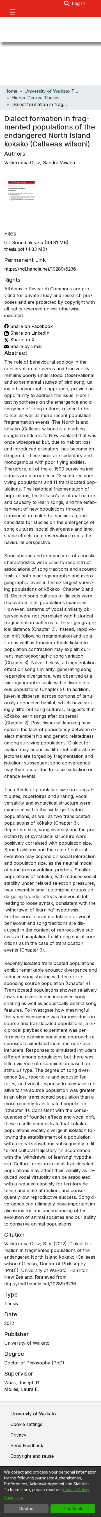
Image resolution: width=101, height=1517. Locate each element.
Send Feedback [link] (26, 1445)
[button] (66, 3)
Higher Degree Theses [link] (35, 98)
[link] (36, 242)
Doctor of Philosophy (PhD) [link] (34, 1363)
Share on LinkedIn (29, 333)
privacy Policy (76, 1489)
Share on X (22, 339)
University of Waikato (33, 1413)
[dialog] (50, 1491)
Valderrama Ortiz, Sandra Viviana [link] (39, 162)
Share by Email (25, 346)
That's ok (73, 1508)
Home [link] (10, 91)
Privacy (18, 1435)
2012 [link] (9, 1323)
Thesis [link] (11, 1303)
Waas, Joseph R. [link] (22, 1382)
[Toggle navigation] (12, 12)
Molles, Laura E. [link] (21, 1389)
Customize (13, 1497)
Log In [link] (79, 3)
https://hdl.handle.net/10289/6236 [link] (40, 269)
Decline (26, 1508)
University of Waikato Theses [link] (52, 91)
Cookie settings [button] (26, 1424)
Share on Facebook (31, 326)
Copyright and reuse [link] (32, 1456)
